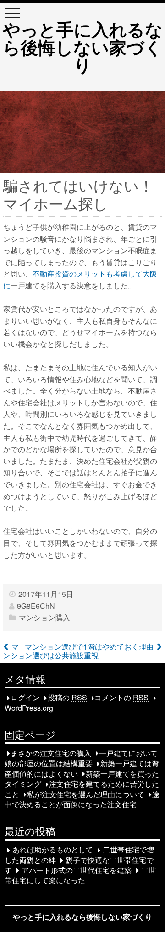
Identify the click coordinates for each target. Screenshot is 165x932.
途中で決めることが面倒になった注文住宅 (82, 799)
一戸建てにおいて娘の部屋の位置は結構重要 (81, 758)
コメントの (121, 697)
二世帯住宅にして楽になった (80, 875)
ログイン (25, 697)
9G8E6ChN (36, 606)
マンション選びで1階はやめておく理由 (89, 646)
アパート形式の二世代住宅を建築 (77, 870)
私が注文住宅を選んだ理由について (85, 794)
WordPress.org (29, 708)
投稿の (67, 697)
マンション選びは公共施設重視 (51, 650)
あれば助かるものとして (52, 850)
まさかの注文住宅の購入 (51, 753)
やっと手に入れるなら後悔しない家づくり (83, 46)
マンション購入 (44, 617)
